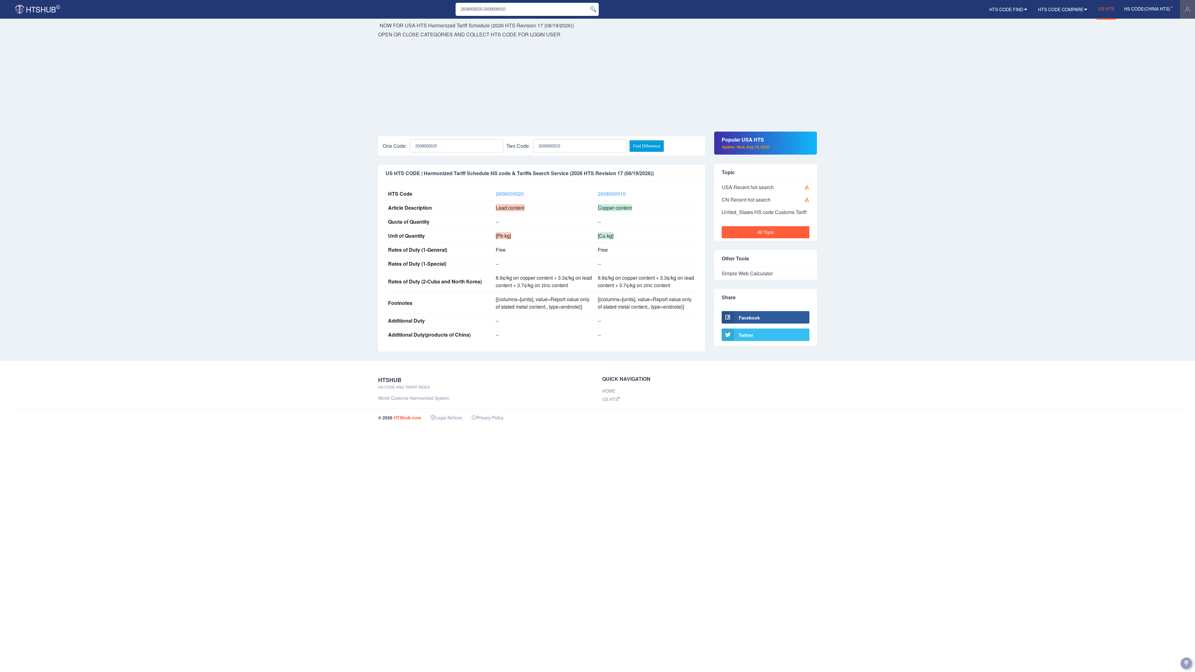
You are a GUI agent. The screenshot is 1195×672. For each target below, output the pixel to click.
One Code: (395, 145)
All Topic (765, 232)
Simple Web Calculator (747, 273)
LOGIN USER (545, 34)
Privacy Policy (490, 417)
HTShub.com (407, 417)
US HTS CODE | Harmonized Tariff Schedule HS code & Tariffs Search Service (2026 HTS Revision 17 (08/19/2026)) (520, 173)
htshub (43, 8)
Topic (728, 172)
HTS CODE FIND (1006, 9)
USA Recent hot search (748, 187)
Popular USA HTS (745, 143)
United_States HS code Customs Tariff (764, 212)
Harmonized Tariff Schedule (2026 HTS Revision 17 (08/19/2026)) (501, 25)
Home (608, 391)
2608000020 (510, 193)
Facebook (749, 318)
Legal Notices (448, 417)
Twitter (746, 335)
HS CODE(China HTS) (1147, 9)
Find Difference (646, 146)
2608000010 (612, 193)
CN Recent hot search (746, 199)
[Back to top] (1186, 663)
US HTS (1106, 9)
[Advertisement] (597, 84)
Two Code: (518, 145)
